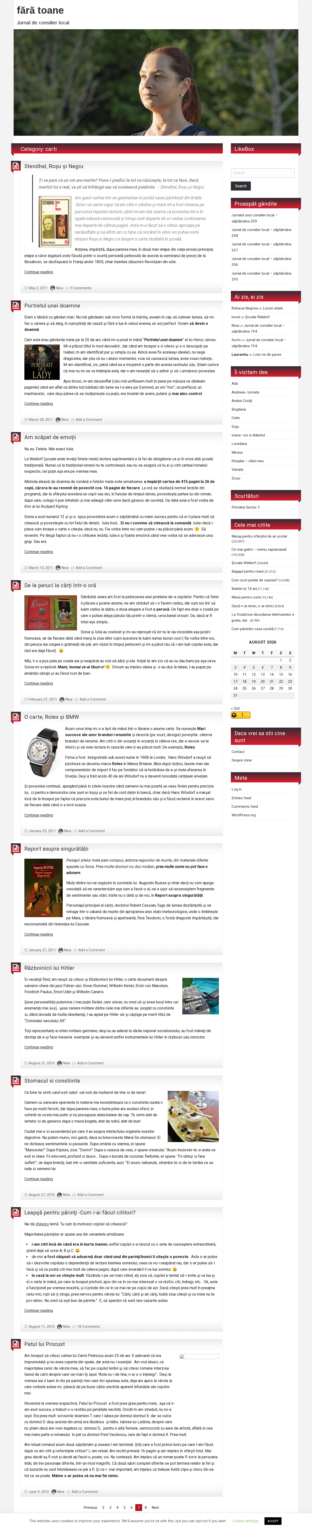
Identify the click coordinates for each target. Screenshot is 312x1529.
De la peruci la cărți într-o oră (60, 585)
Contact (238, 752)
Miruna (237, 452)
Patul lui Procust (44, 1344)
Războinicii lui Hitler (49, 968)
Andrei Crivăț (242, 401)
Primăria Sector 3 (246, 507)
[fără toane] (156, 82)
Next (155, 1508)
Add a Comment (89, 419)
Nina (59, 288)
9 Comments (80, 288)
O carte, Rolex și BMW (51, 717)
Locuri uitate (273, 308)
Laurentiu (240, 354)
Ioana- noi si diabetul (248, 435)
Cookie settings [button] (245, 1521)
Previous (90, 1508)
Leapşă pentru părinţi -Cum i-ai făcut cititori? (80, 1212)
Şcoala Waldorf (257, 317)
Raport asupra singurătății (56, 849)
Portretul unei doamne (52, 305)
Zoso (236, 478)
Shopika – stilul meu (248, 461)
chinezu (42, 1224)
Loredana (239, 444)
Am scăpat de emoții (50, 437)
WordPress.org (244, 815)
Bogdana (239, 409)
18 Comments (88, 1326)
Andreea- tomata (245, 392)
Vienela (237, 469)
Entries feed (241, 798)
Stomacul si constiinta (52, 1080)
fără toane (40, 10)
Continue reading (38, 272)
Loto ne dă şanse (267, 354)
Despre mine (242, 760)
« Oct (235, 708)
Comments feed (245, 806)
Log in (237, 789)
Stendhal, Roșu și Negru (53, 166)
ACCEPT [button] (273, 1521)
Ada (235, 383)
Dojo (235, 426)
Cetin (236, 418)
